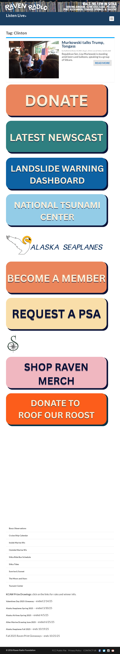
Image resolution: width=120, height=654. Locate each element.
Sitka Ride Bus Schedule (20, 557)
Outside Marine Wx (18, 550)
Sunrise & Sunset (16, 571)
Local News (97, 51)
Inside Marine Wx (17, 542)
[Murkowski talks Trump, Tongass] (34, 59)
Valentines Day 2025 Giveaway (20, 601)
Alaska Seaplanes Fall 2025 (18, 629)
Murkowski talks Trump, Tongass (83, 44)
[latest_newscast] (57, 153)
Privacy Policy (74, 650)
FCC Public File (59, 650)
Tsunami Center (16, 586)
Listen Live (15, 15)
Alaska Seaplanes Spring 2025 (19, 608)
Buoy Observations (17, 528)
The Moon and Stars (18, 578)
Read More (102, 62)
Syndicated (106, 51)
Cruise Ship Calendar (18, 535)
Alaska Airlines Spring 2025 (18, 615)
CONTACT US (89, 650)
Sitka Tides (14, 564)
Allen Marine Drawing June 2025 (21, 622)
